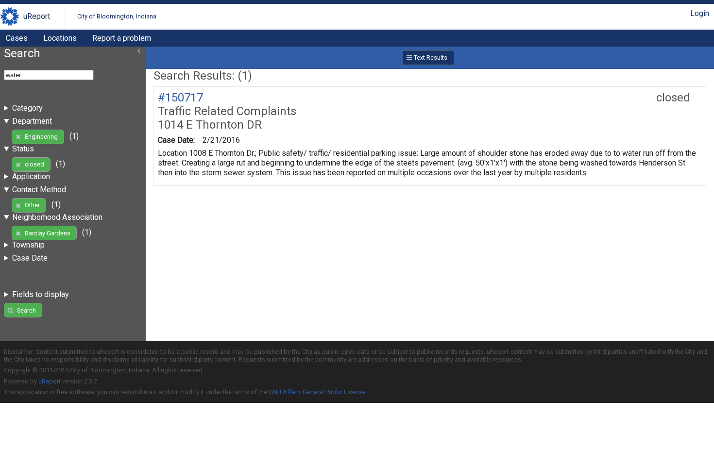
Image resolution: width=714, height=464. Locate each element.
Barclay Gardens (47, 233)
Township (28, 244)
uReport (36, 16)
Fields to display (40, 294)
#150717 (180, 97)
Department (32, 121)
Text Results (430, 57)
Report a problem (121, 38)
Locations (60, 38)
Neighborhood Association (57, 217)
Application (31, 176)
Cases (17, 38)
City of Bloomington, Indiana (116, 16)
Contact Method (39, 189)
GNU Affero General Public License (317, 392)
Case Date (30, 258)
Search (26, 310)
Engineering (41, 136)
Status (23, 148)
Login (699, 13)
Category (27, 108)
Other (32, 205)
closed (34, 164)
